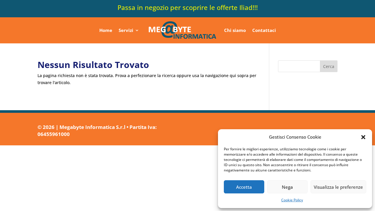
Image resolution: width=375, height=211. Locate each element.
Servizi (126, 30)
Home (105, 30)
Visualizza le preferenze (338, 187)
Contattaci (264, 30)
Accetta (244, 187)
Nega (287, 187)
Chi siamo (235, 30)
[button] (363, 137)
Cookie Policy (292, 200)
